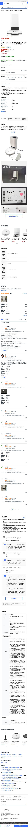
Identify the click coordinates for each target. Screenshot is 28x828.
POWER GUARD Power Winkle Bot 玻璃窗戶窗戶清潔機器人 (12, 775)
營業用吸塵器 (20, 756)
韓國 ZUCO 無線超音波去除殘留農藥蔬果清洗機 (10, 767)
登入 (19, 1)
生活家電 (11, 10)
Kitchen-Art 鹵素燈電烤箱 (6, 772)
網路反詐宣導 (3, 801)
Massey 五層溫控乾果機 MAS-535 (8, 785)
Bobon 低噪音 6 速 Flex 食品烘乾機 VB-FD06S (10, 788)
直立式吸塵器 (3, 754)
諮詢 (24, 517)
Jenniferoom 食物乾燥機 (6, 770)
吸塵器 (15, 10)
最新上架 (7, 319)
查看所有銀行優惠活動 (10, 79)
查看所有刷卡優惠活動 (10, 72)
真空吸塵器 (9, 754)
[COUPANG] (5, 810)
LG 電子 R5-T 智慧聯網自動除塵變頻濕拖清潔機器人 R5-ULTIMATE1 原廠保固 (13, 778)
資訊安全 (2, 799)
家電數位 (7, 10)
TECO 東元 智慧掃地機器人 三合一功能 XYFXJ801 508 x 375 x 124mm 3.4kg (13, 782)
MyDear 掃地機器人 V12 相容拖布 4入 (8, 774)
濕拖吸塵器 (14, 754)
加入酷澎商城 (18, 799)
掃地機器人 (20, 10)
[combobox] (22, 319)
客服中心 (25, 1)
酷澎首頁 (2, 10)
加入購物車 (7, 826)
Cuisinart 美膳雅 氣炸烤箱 (6, 790)
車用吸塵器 (14, 756)
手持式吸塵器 (3, 756)
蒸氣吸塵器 (9, 756)
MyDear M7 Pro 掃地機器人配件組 (8, 783)
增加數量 (2, 83)
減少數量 (9, 83)
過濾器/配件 (3, 757)
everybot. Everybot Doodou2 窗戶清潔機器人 (10, 777)
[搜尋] (25, 7)
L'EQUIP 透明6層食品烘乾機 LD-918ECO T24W (10, 769)
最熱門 (2, 319)
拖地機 (2, 762)
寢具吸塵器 (20, 754)
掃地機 (6, 762)
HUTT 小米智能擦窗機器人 (6, 780)
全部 (2, 7)
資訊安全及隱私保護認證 (10, 799)
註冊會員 (22, 1)
